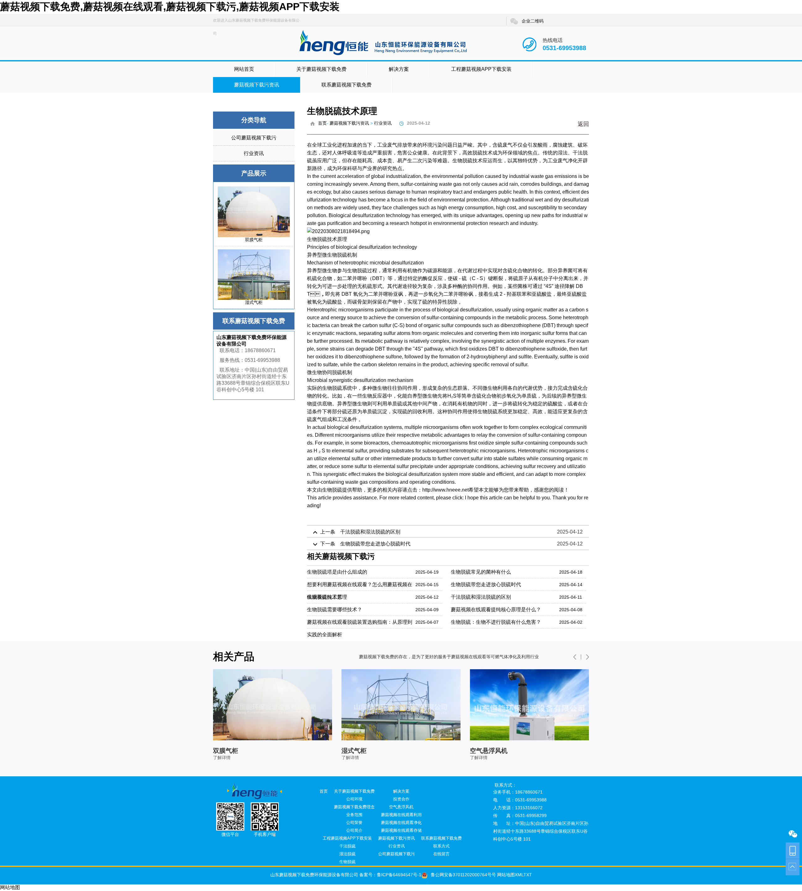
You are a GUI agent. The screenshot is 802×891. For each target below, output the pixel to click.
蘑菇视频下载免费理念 (354, 807)
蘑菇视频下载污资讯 (256, 84)
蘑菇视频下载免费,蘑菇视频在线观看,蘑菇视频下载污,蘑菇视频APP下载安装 (170, 6)
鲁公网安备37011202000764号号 (463, 874)
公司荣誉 (354, 822)
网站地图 (505, 874)
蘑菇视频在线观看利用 (401, 814)
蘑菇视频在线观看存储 (401, 830)
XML (519, 874)
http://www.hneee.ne (444, 489)
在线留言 (441, 854)
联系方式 (441, 846)
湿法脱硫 (347, 854)
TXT (527, 874)
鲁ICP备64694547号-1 (399, 874)
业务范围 (354, 814)
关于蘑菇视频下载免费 (321, 69)
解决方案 (399, 69)
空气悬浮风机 (401, 807)
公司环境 (354, 799)
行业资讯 (254, 153)
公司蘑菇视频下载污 (253, 137)
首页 (322, 123)
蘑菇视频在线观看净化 (401, 822)
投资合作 (401, 799)
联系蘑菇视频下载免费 (346, 84)
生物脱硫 (332, 489)
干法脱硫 (347, 846)
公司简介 (354, 830)
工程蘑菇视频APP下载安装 (481, 69)
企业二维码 (533, 20)
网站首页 (244, 69)
